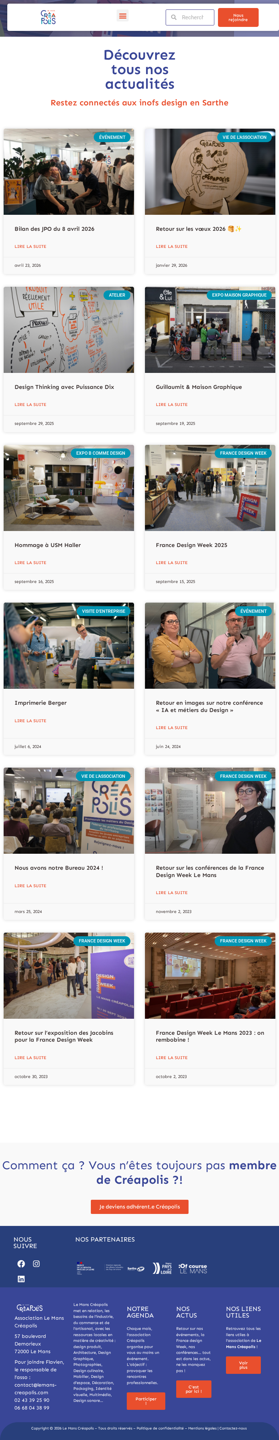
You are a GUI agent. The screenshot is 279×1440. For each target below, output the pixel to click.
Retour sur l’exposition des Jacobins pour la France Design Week (64, 1036)
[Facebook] (21, 1264)
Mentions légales (202, 1428)
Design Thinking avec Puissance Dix (64, 386)
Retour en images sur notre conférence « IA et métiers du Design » (209, 706)
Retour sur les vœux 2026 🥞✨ (199, 228)
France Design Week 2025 (191, 545)
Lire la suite (30, 246)
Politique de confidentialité (160, 1428)
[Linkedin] (21, 1279)
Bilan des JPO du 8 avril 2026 (54, 228)
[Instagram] (36, 1264)
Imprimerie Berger (40, 702)
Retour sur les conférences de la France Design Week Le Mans (210, 871)
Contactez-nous (233, 1428)
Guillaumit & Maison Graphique (199, 386)
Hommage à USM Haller (48, 545)
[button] (123, 15)
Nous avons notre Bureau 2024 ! (59, 867)
